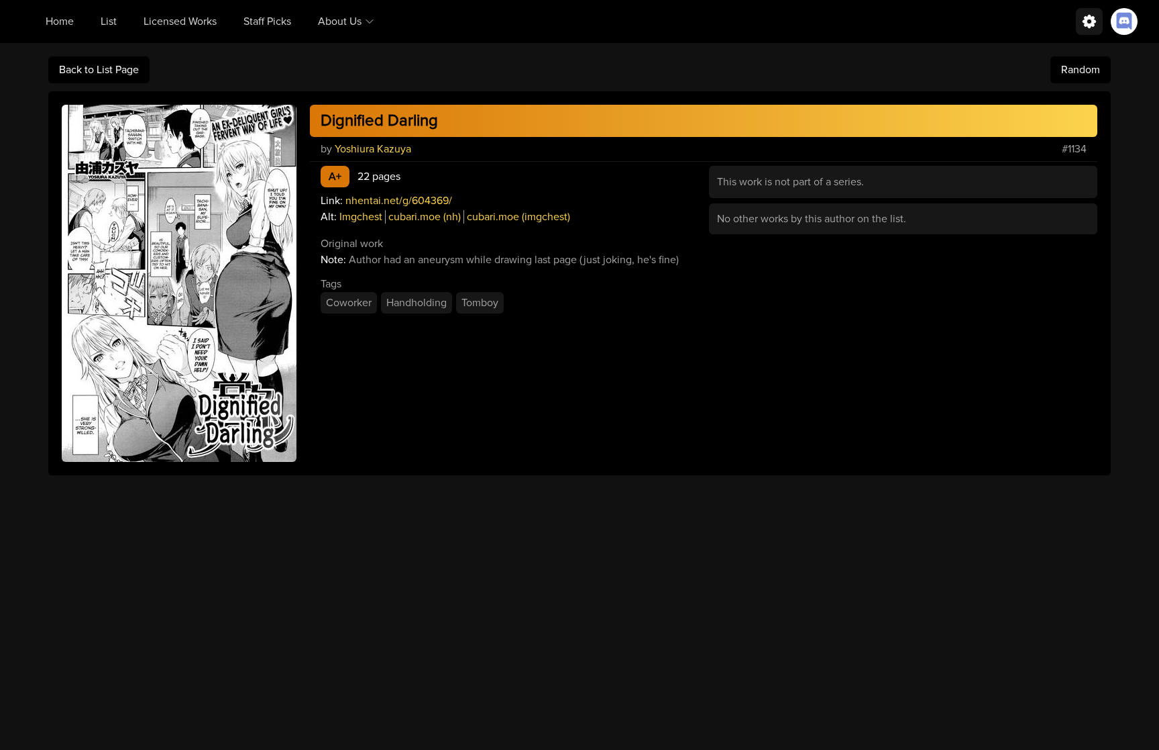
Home (60, 21)
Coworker (349, 303)
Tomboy (479, 303)
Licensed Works (180, 21)
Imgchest (360, 217)
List (109, 21)
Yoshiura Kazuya (373, 149)
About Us (340, 21)
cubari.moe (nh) (424, 217)
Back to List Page (99, 70)
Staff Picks (267, 21)
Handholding (416, 303)
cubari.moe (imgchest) (518, 217)
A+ (335, 176)
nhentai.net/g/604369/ (398, 200)
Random (1080, 70)
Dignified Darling (379, 120)
